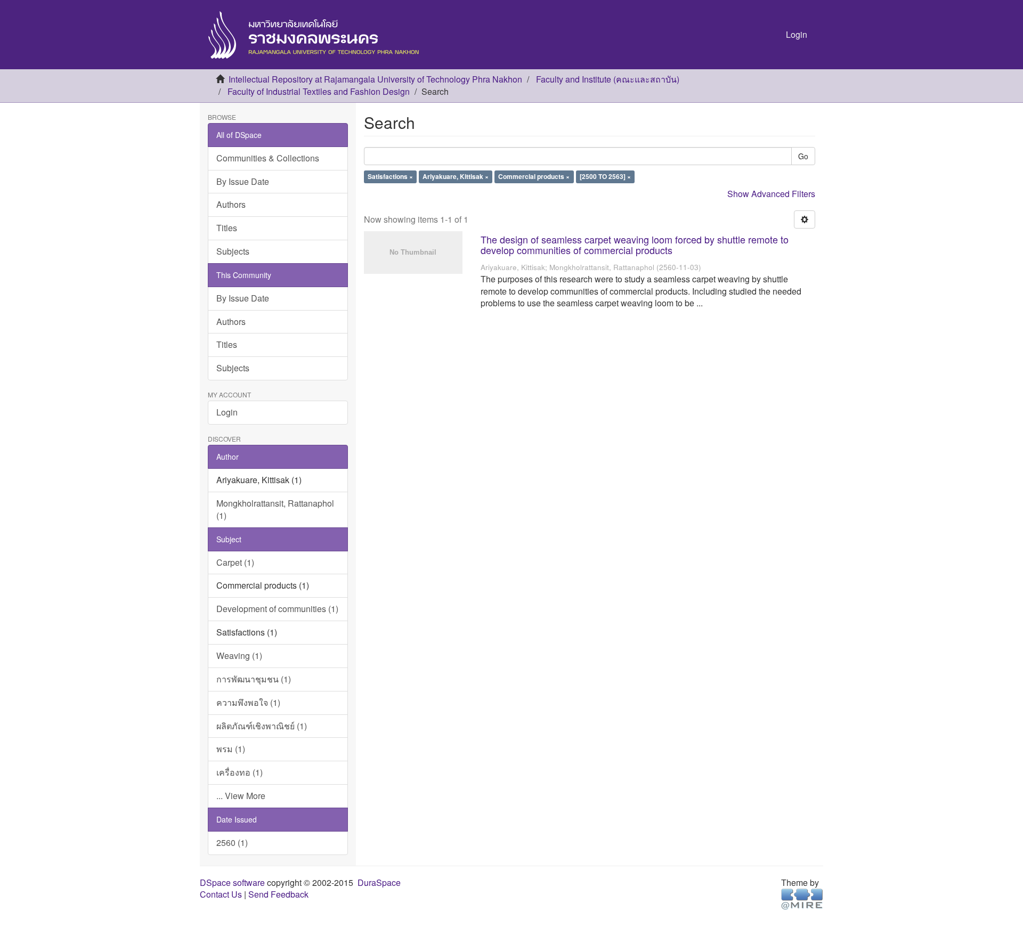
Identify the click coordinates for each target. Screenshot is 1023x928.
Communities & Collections (267, 158)
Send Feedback (278, 894)
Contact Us (221, 894)
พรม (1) (230, 749)
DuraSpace (379, 882)
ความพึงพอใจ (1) (248, 702)
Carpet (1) (235, 562)
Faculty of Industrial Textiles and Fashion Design (319, 91)
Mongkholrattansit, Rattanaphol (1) (275, 509)
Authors (231, 204)
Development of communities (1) (277, 609)
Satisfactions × (390, 177)
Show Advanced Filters (771, 194)
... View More (240, 795)
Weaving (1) (239, 655)
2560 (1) (232, 842)
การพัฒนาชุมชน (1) (253, 679)
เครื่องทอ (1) (239, 772)
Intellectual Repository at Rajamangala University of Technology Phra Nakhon (375, 79)
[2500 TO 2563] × (605, 177)
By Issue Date (242, 181)
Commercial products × (534, 177)
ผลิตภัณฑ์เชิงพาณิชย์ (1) (261, 726)
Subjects (232, 251)
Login (227, 412)
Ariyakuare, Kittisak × (456, 177)
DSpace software (232, 882)
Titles (226, 228)
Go (803, 156)
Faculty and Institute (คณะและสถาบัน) (607, 79)
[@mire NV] (802, 898)
